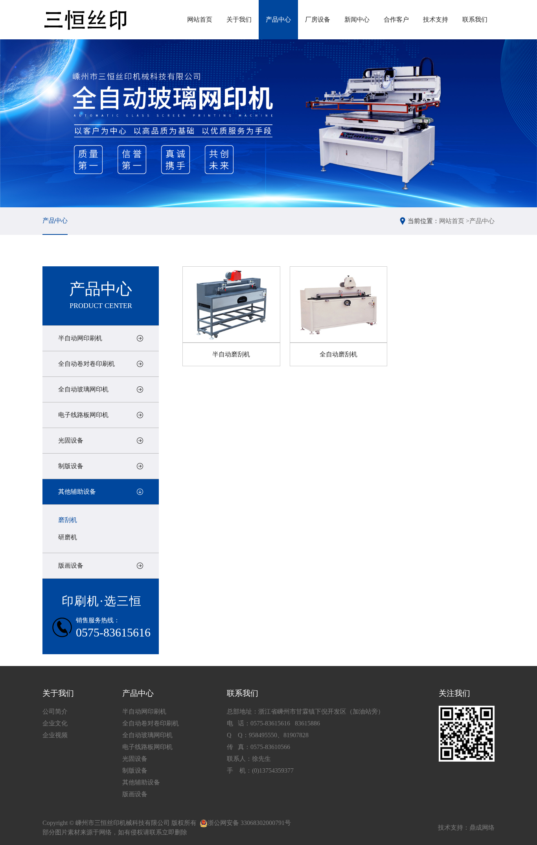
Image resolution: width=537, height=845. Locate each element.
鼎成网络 (482, 827)
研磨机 (67, 537)
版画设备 (70, 565)
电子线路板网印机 (83, 414)
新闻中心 (357, 19)
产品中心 (278, 19)
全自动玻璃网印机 (83, 389)
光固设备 (70, 440)
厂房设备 (317, 19)
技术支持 (435, 19)
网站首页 (199, 19)
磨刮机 (67, 520)
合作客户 (396, 19)
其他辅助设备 (77, 491)
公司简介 (55, 711)
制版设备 (70, 466)
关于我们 (239, 19)
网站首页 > (454, 221)
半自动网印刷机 (80, 338)
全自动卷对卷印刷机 (86, 363)
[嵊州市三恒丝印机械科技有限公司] (84, 19)
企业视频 (55, 735)
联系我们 (474, 19)
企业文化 (55, 723)
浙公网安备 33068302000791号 (249, 822)
